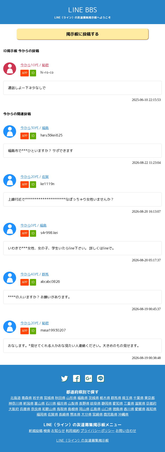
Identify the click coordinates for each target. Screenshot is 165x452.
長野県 (84, 403)
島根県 (73, 409)
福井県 (62, 403)
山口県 (106, 409)
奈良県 (36, 409)
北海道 (15, 397)
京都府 (151, 403)
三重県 (129, 403)
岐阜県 (95, 403)
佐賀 (45, 176)
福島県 (82, 397)
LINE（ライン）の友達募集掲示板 (82, 440)
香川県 (129, 409)
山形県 (71, 397)
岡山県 (84, 409)
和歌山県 (49, 409)
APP (24, 73)
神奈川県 (15, 403)
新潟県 (28, 403)
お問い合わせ (126, 430)
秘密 (45, 65)
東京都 (149, 397)
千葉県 (138, 397)
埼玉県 (127, 397)
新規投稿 (36, 430)
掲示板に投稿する (82, 34)
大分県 (86, 414)
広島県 (95, 409)
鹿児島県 (110, 414)
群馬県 (116, 397)
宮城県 (49, 397)
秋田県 (60, 397)
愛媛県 (140, 409)
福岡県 (42, 414)
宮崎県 (97, 414)
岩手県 (38, 397)
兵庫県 (25, 409)
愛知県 (118, 403)
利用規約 (72, 430)
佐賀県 (53, 414)
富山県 (39, 403)
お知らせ (58, 430)
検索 (46, 430)
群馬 (45, 274)
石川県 (51, 403)
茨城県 (94, 397)
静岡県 (106, 403)
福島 (45, 127)
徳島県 (118, 409)
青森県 (26, 397)
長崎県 (64, 414)
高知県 (151, 409)
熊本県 (75, 414)
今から (25, 65)
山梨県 (73, 403)
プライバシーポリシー (97, 430)
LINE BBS (82, 9)
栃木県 (105, 397)
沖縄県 (123, 414)
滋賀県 (140, 403)
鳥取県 (62, 409)
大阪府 (14, 409)
